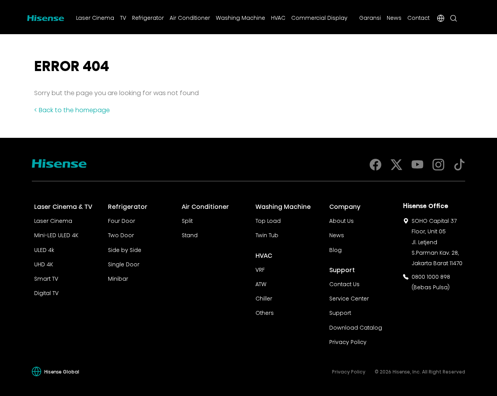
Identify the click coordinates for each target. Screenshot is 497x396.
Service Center (349, 298)
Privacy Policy (348, 341)
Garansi (370, 17)
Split (187, 220)
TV (123, 17)
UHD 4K (43, 263)
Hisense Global (61, 371)
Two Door (121, 234)
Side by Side (124, 249)
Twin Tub (266, 234)
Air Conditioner (190, 17)
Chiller (263, 298)
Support (340, 312)
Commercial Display (319, 17)
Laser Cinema (95, 17)
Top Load (268, 220)
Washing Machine (240, 17)
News (394, 17)
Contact (418, 17)
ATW (260, 283)
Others (264, 312)
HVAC (278, 17)
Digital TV (46, 292)
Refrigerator (148, 17)
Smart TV (46, 278)
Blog (335, 249)
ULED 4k (44, 249)
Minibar (118, 278)
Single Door (123, 263)
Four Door (121, 220)
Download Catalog (355, 327)
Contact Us (344, 283)
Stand (190, 234)
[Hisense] (45, 16)
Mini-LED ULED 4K (56, 234)
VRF (260, 269)
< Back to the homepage (72, 109)
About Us (341, 220)
